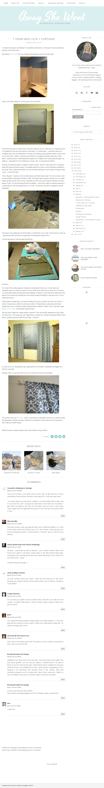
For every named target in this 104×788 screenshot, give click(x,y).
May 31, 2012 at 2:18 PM (14, 687)
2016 (75, 159)
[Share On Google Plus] (63, 436)
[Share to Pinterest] (59, 436)
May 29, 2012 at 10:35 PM (14, 638)
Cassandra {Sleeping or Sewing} (19, 488)
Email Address (77, 110)
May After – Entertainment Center (87, 197)
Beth (9, 615)
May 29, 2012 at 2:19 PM (14, 575)
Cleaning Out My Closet (84, 205)
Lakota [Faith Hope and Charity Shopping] (23, 544)
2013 (75, 168)
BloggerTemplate (28, 785)
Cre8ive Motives (13, 594)
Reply (62, 516)
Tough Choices (81, 217)
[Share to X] (56, 436)
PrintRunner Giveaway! (84, 214)
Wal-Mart (20, 418)
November (79, 177)
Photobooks (80, 208)
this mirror (13, 54)
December (79, 174)
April (77, 222)
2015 (75, 162)
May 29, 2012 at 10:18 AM (14, 524)
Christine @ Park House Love (18, 636)
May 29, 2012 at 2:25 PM (14, 596)
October (79, 180)
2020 (75, 147)
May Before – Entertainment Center (88, 220)
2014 (75, 165)
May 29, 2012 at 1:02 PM (14, 547)
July (77, 188)
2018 (75, 153)
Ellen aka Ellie (12, 521)
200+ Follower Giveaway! (90, 249)
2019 (75, 150)
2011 (75, 234)
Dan (8, 703)
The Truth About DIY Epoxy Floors (91, 268)
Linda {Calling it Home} (16, 573)
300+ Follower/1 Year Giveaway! (89, 258)
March (78, 225)
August (78, 185)
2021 (75, 145)
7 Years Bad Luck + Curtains (85, 203)
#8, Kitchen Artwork (89, 278)
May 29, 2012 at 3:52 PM (14, 617)
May (77, 194)
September (80, 182)
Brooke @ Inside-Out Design (18, 654)
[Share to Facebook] (52, 436)
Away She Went (12, 785)
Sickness (79, 211)
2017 (75, 156)
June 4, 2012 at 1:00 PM (13, 706)
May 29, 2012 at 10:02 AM (14, 490)
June (77, 191)
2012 (75, 171)
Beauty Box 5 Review (83, 200)
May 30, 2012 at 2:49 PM (14, 657)
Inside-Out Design (10, 309)
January (78, 231)
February (79, 228)
